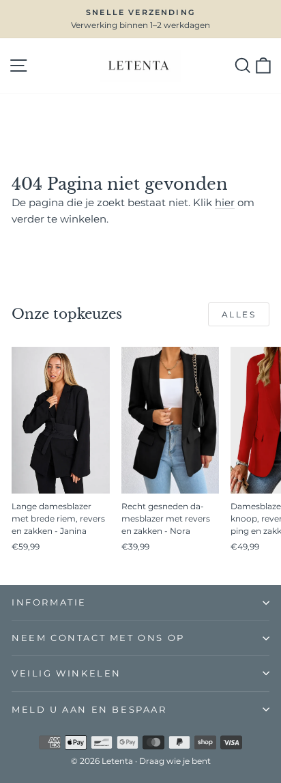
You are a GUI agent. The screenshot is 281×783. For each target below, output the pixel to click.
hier (225, 202)
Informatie (49, 602)
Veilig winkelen (66, 673)
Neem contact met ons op (98, 637)
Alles (239, 314)
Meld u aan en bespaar (89, 709)
